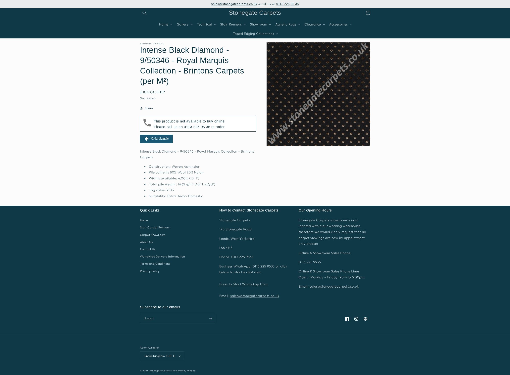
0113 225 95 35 (287, 4)
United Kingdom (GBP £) (160, 356)
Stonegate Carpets (161, 370)
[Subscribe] (210, 318)
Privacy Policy (150, 271)
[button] (144, 12)
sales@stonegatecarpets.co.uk (234, 4)
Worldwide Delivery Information (162, 256)
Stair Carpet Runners (155, 227)
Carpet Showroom (153, 235)
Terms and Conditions (155, 263)
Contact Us (147, 249)
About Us (146, 242)
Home (144, 220)
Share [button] (149, 108)
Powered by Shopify (184, 370)
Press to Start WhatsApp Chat (243, 284)
